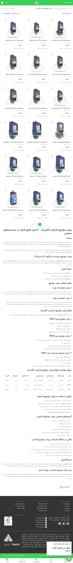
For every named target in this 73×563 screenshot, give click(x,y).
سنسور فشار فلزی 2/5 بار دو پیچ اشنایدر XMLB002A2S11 (61, 143)
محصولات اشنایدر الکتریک (60, 8)
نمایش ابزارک (66, 13)
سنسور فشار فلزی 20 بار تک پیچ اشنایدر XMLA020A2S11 (61, 75)
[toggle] (58, 489)
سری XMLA (54, 319)
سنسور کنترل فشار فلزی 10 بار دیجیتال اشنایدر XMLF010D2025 (13, 211)
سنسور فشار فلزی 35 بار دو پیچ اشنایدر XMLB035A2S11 (61, 177)
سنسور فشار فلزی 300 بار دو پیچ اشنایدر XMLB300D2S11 (61, 211)
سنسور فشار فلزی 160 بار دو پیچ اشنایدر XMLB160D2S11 (15, 177)
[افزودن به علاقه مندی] (52, 20)
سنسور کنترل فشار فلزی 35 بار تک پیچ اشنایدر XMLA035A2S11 (37, 75)
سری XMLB (54, 336)
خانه (70, 8)
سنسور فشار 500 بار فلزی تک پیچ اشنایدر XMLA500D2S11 (14, 109)
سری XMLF (46, 353)
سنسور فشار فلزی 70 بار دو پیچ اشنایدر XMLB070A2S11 (38, 177)
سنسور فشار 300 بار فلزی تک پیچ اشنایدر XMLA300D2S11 (38, 109)
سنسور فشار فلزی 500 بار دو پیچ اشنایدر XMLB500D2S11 (38, 211)
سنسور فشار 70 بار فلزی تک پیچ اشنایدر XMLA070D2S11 (14, 75)
